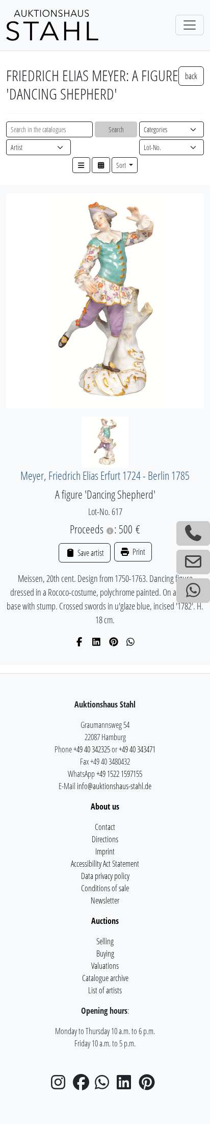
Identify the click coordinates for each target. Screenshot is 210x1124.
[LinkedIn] (96, 642)
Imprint (105, 851)
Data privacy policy (105, 876)
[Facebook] (80, 642)
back (191, 76)
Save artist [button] (89, 552)
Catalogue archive (105, 978)
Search (116, 129)
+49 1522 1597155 (119, 773)
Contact (105, 827)
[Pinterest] (114, 642)
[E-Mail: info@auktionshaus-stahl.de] (193, 562)
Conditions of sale (105, 888)
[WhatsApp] (131, 642)
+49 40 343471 (137, 749)
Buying (105, 953)
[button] (81, 165)
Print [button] (138, 551)
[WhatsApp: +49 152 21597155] (193, 590)
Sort (121, 165)
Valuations (105, 965)
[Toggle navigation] (189, 25)
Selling (105, 941)
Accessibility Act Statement (105, 863)
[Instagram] (61, 1085)
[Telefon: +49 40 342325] (193, 533)
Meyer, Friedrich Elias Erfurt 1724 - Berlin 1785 (105, 475)
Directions (105, 839)
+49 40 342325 (91, 749)
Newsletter (105, 900)
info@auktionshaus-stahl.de (114, 786)
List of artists (105, 990)
